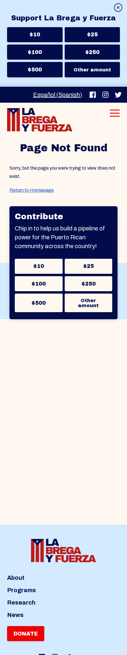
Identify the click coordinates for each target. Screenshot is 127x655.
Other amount (92, 69)
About (16, 577)
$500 (34, 70)
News (15, 615)
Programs (21, 590)
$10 (34, 34)
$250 (92, 52)
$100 (34, 52)
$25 (92, 34)
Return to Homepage (31, 190)
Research (21, 602)
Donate (26, 634)
